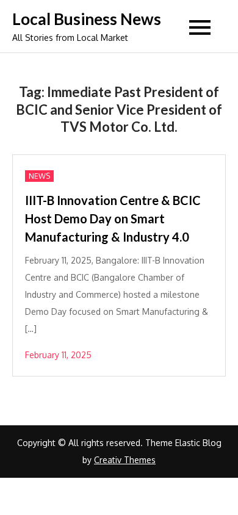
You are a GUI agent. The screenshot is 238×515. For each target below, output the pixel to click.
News (39, 176)
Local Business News (86, 19)
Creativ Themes (125, 460)
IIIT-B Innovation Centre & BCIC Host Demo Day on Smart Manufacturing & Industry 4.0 (113, 218)
